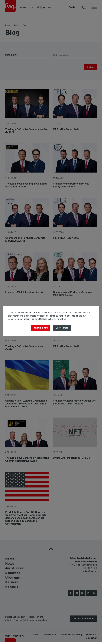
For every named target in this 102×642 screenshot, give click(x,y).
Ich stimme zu (40, 328)
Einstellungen (62, 328)
